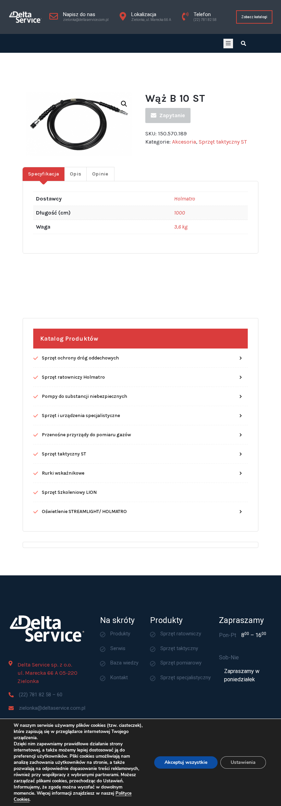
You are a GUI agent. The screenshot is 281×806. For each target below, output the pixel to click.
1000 (179, 212)
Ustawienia (243, 762)
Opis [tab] (75, 174)
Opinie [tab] (100, 174)
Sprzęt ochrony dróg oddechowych (80, 358)
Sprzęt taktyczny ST (223, 141)
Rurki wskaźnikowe (63, 473)
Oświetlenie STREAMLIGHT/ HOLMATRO (84, 511)
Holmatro (184, 198)
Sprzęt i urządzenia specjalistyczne (81, 415)
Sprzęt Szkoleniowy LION (69, 492)
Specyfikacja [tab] (43, 174)
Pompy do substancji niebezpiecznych (84, 396)
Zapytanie (172, 115)
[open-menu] (228, 43)
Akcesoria (184, 141)
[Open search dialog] (243, 43)
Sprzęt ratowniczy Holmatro (73, 377)
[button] (124, 104)
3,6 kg (180, 226)
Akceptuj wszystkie (185, 762)
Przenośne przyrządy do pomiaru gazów (86, 435)
